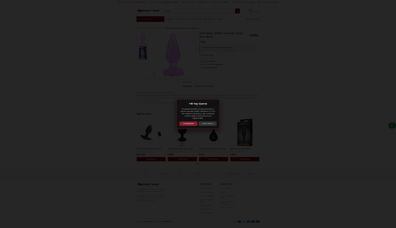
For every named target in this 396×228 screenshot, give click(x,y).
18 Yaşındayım (188, 123)
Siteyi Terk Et (207, 123)
